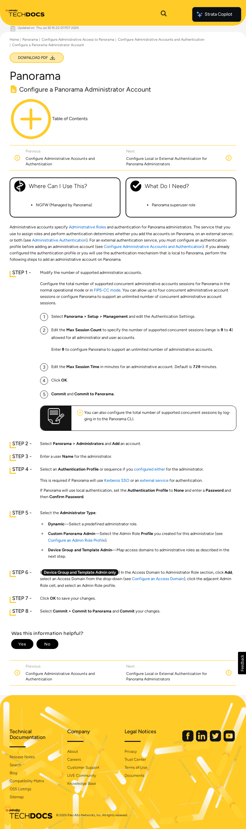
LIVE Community (81, 775)
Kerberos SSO (116, 480)
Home (14, 39)
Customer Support (83, 767)
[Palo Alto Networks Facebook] (188, 740)
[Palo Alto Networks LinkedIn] (202, 740)
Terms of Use (136, 767)
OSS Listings (20, 789)
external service (154, 480)
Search (15, 765)
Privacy (131, 751)
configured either (149, 469)
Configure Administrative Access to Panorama (78, 39)
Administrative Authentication (59, 240)
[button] (242, 663)
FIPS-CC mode (107, 290)
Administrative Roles (87, 227)
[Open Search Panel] (163, 14)
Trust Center (135, 759)
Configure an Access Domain (158, 578)
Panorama (30, 39)
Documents (134, 775)
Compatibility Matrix (27, 781)
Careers (74, 759)
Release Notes (22, 757)
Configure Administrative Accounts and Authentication (161, 39)
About (72, 751)
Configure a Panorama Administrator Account (48, 45)
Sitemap (17, 797)
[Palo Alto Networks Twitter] (216, 740)
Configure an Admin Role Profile (76, 540)
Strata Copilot (218, 14)
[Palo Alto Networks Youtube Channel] (229, 740)
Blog (13, 773)
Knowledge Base (81, 783)
